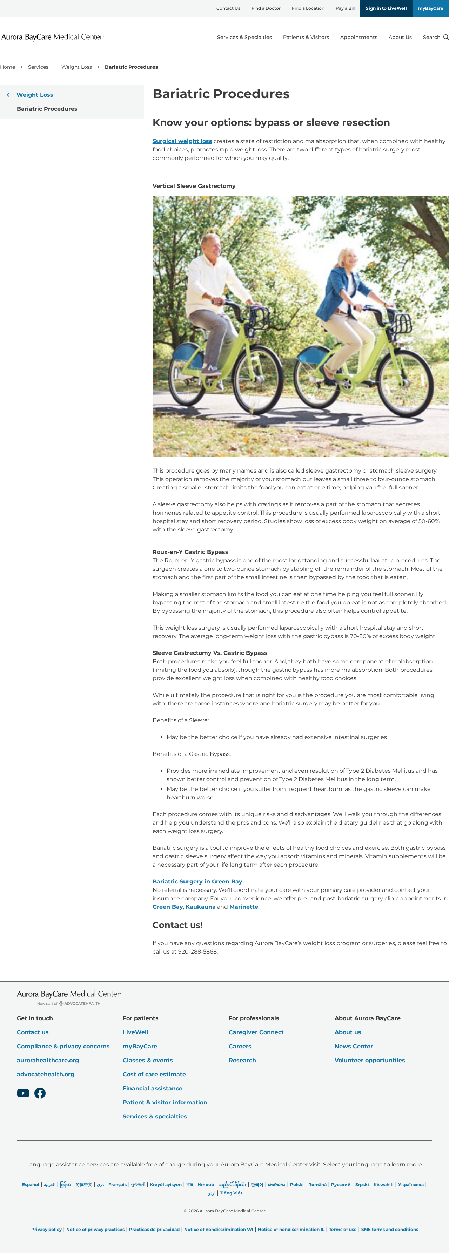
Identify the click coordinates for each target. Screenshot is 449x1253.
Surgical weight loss (182, 141)
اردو (211, 1193)
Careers (240, 1046)
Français (117, 1184)
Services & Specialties (244, 37)
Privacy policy (46, 1229)
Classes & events (148, 1060)
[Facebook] (40, 1094)
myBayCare (430, 8)
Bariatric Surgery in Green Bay (197, 881)
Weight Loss (76, 67)
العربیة (49, 1184)
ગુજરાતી (138, 1184)
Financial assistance (152, 1088)
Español (30, 1184)
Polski (297, 1184)
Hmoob (205, 1184)
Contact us (33, 1032)
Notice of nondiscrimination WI (218, 1229)
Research (242, 1060)
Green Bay (168, 906)
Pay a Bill (345, 8)
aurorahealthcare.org (48, 1060)
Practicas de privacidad (154, 1229)
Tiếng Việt (231, 1193)
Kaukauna (201, 906)
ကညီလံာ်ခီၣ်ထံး (232, 1184)
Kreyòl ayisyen (166, 1184)
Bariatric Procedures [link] (131, 67)
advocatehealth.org (45, 1074)
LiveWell (135, 1032)
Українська (411, 1184)
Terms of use (343, 1229)
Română (317, 1184)
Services (38, 67)
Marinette (243, 906)
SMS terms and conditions (389, 1229)
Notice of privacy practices (95, 1229)
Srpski (362, 1184)
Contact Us (228, 8)
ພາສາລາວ (277, 1184)
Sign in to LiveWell (386, 8)
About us (348, 1032)
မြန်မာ (65, 1184)
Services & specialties (155, 1116)
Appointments (358, 37)
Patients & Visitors (306, 37)
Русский (341, 1184)
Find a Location (308, 8)
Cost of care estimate (154, 1074)
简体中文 (83, 1184)
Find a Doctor (266, 8)
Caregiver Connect (256, 1032)
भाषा (189, 1184)
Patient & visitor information (165, 1102)
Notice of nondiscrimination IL (291, 1229)
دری (100, 1184)
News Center (354, 1046)
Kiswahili (384, 1184)
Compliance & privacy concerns (63, 1046)
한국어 (257, 1184)
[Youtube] (23, 1094)
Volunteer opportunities (370, 1060)
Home (7, 67)
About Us (400, 37)
